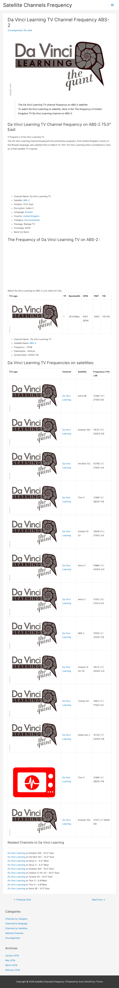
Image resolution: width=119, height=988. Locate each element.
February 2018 (12, 970)
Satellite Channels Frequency (37, 5)
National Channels (14, 933)
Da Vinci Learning (17, 853)
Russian (29, 212)
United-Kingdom (31, 216)
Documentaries (32, 220)
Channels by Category (16, 919)
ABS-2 (26, 200)
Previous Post (22, 899)
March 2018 (11, 965)
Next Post (98, 899)
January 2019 (12, 955)
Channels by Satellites (16, 928)
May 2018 (10, 960)
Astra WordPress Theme (91, 981)
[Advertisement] (59, 172)
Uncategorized (15, 30)
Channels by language (16, 923)
